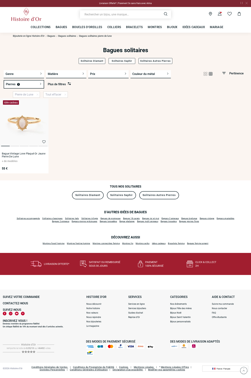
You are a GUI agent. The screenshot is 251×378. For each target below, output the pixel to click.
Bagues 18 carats (131, 218)
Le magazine (92, 326)
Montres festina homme (78, 243)
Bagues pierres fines (189, 221)
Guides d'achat (135, 313)
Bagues (51, 36)
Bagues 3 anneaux (170, 218)
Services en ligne (136, 304)
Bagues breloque (189, 218)
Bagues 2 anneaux (60, 221)
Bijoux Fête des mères (181, 308)
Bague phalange (127, 221)
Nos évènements (178, 304)
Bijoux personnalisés (180, 321)
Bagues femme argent (197, 243)
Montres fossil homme (53, 243)
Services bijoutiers (137, 308)
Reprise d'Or (134, 317)
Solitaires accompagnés (28, 218)
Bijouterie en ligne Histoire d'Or (28, 36)
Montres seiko (142, 243)
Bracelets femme (176, 243)
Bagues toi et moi (150, 218)
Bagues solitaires (67, 36)
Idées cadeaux (159, 243)
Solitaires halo (72, 218)
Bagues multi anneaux (147, 221)
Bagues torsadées (108, 221)
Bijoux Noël (175, 313)
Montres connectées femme (106, 243)
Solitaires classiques (52, 218)
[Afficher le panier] (236, 14)
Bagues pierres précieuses (84, 221)
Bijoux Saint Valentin (180, 317)
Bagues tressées (169, 221)
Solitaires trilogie (89, 218)
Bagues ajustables (225, 218)
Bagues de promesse (111, 218)
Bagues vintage (207, 218)
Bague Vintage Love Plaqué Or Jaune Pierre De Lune (23, 155)
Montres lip (127, 243)
